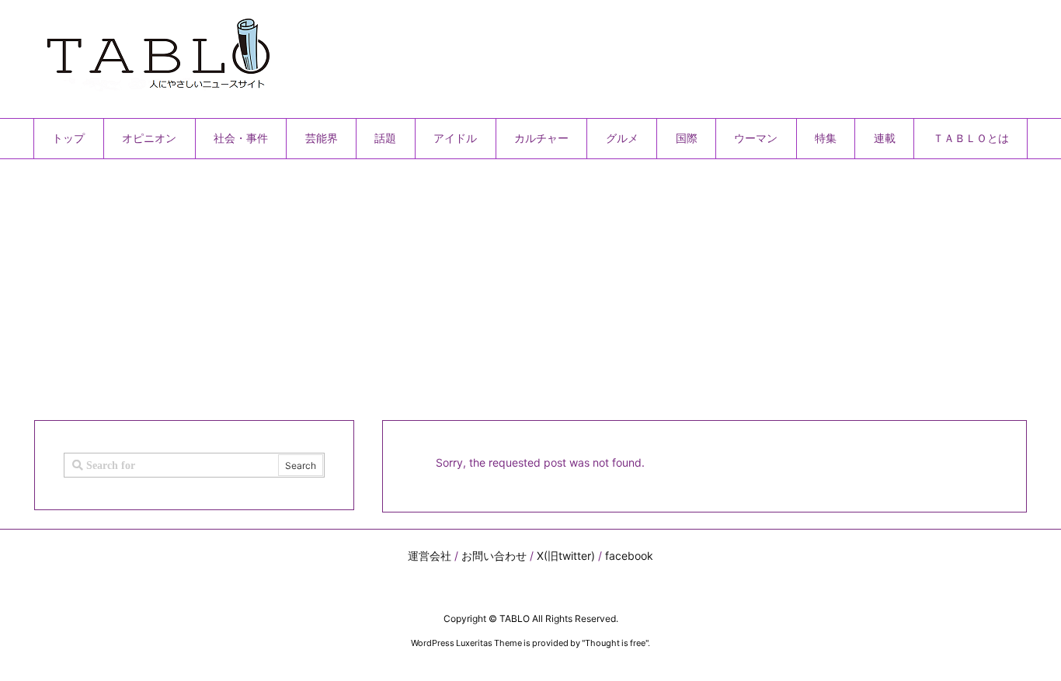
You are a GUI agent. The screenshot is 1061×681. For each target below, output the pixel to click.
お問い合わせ (494, 555)
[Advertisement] (499, 283)
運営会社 (429, 555)
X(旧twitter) (566, 555)
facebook (629, 555)
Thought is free (615, 643)
